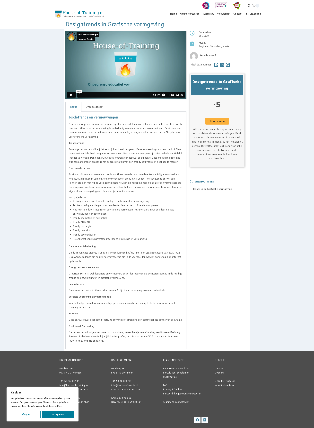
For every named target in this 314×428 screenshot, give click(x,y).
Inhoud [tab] (73, 107)
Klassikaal (208, 13)
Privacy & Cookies (173, 389)
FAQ (165, 385)
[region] (42, 404)
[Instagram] (204, 420)
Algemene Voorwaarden (176, 402)
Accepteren (58, 414)
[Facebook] (197, 420)
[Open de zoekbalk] (249, 5)
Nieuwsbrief (223, 13)
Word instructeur (224, 385)
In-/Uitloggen (253, 13)
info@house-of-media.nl (124, 385)
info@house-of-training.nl (73, 385)
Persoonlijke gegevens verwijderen (182, 393)
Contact (237, 13)
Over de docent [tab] (94, 107)
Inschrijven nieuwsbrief (176, 368)
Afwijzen (25, 414)
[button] (216, 65)
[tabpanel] (125, 230)
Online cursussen (189, 13)
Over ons (220, 372)
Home (173, 13)
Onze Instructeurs (225, 381)
